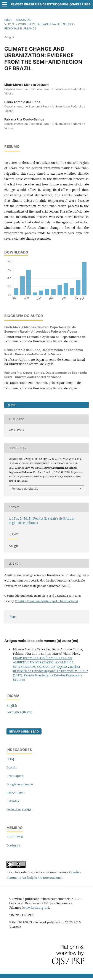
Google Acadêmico (19, 784)
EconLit (12, 767)
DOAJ (10, 759)
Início (8, 19)
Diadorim (13, 845)
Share (13, 617)
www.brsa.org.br (35, 907)
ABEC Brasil (15, 837)
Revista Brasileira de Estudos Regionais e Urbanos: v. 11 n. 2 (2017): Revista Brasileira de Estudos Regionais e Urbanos (50, 673)
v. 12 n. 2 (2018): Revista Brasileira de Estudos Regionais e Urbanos (39, 26)
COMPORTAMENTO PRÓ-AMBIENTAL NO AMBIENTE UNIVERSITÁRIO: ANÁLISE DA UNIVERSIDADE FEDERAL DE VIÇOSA (43, 662)
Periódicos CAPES (19, 809)
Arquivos (23, 19)
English (11, 705)
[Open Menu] (4, 4)
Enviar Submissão (24, 731)
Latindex (12, 801)
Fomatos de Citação (25, 488)
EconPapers (14, 776)
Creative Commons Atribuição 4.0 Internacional (46, 601)
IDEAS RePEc (15, 793)
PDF (13, 405)
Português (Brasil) (19, 712)
